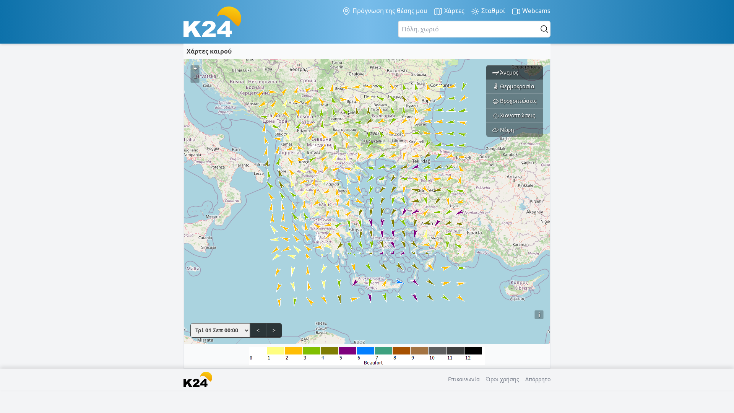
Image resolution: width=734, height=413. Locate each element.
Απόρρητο (537, 379)
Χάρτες (453, 11)
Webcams (535, 11)
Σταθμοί (492, 11)
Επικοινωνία (464, 379)
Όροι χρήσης (502, 379)
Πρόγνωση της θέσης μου (389, 11)
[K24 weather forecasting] (212, 22)
